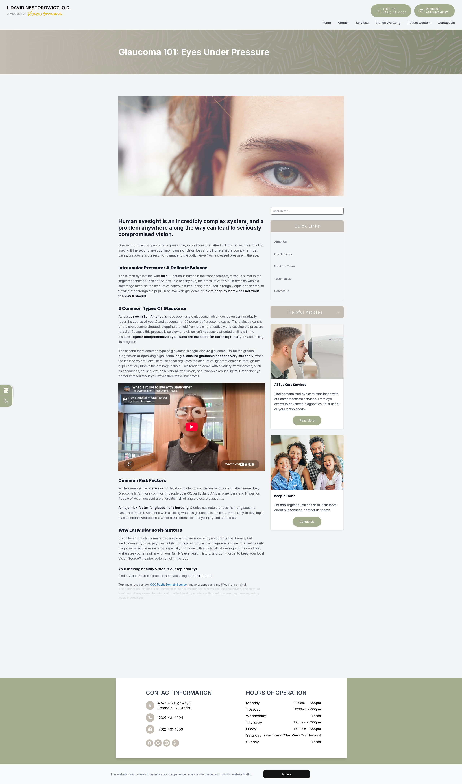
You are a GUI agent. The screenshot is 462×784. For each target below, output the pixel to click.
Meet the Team (284, 266)
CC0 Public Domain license (168, 584)
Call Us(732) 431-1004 (394, 11)
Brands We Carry (388, 23)
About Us (280, 242)
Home (326, 23)
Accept (287, 774)
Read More (307, 420)
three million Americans (149, 316)
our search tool (199, 576)
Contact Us (446, 23)
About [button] (342, 23)
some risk (156, 488)
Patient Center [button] (418, 23)
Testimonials (282, 278)
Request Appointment (437, 11)
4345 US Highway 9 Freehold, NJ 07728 (174, 705)
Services (362, 23)
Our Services (283, 254)
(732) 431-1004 (170, 718)
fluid (164, 276)
